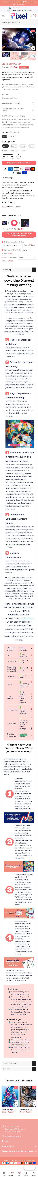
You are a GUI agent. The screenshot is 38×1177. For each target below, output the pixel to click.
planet (9, 193)
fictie (13, 190)
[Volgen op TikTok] (11, 1141)
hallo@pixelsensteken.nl (22, 8)
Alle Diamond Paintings (18, 182)
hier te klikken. (27, 618)
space (23, 195)
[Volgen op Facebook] (2, 1141)
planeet (4, 193)
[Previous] (3, 39)
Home (3, 22)
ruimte (12, 195)
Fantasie (17, 185)
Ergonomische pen (10, 257)
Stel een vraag (7, 178)
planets (21, 193)
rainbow (27, 193)
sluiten (35, 3)
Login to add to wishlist (12, 207)
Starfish (31, 195)
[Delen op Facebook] (2, 202)
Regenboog (19, 187)
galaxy (22, 190)
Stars (3, 198)
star (27, 195)
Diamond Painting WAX (12, 250)
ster (7, 198)
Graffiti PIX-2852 (7, 1110)
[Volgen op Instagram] (6, 1141)
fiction (17, 190)
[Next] (34, 39)
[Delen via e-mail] (11, 202)
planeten (15, 193)
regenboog (5, 195)
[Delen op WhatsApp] (14, 202)
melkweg (28, 190)
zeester (20, 198)
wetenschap (13, 198)
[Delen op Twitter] (5, 202)
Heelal (23, 185)
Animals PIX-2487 (26, 1110)
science (17, 195)
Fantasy (8, 190)
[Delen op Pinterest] (8, 202)
